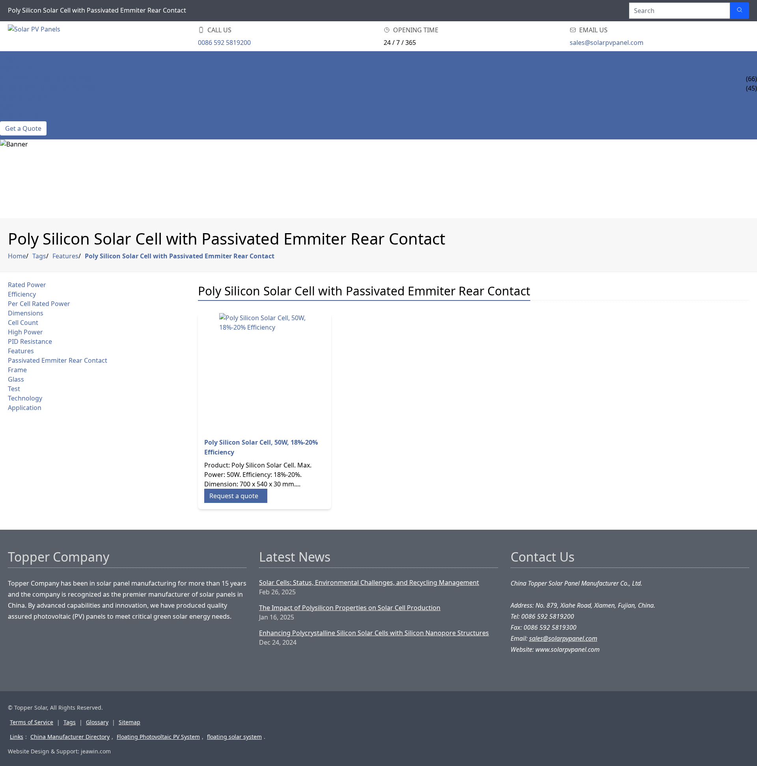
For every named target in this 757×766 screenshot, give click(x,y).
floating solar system (234, 736)
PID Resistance (30, 341)
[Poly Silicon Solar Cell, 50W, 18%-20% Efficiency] (264, 372)
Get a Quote (23, 128)
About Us (15, 107)
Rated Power (27, 284)
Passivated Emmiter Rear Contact (57, 360)
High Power (25, 332)
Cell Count (23, 322)
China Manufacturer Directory (70, 736)
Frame (17, 369)
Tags (39, 256)
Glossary (97, 722)
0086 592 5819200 (224, 42)
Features (65, 256)
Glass (16, 379)
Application (24, 407)
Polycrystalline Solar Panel (48, 78)
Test (14, 388)
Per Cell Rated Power (39, 303)
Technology (25, 398)
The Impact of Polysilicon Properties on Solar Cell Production (349, 607)
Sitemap (129, 722)
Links (16, 736)
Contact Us (19, 116)
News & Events (24, 97)
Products (17, 69)
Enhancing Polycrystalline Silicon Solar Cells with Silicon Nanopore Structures (374, 633)
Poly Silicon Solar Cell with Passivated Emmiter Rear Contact (179, 256)
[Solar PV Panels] (55, 36)
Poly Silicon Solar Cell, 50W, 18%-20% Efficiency (261, 447)
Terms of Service (31, 722)
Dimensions (25, 313)
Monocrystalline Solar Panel (50, 88)
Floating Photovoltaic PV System (158, 736)
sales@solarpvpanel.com (606, 42)
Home (9, 60)
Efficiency (22, 294)
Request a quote (233, 496)
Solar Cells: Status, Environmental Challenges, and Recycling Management (369, 582)
